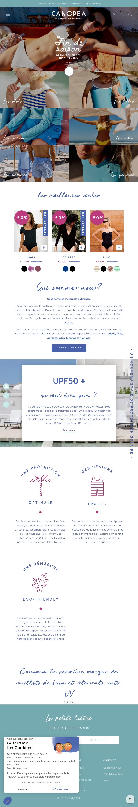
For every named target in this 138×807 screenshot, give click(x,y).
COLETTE (69, 257)
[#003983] (66, 269)
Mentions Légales (113, 773)
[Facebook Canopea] (6, 404)
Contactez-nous (112, 767)
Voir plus (69, 702)
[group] (69, 39)
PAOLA (31, 257)
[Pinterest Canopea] (6, 395)
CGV (105, 779)
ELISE (107, 257)
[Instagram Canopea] (6, 386)
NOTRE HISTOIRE (69, 348)
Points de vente (82, 779)
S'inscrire (98, 739)
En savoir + (69, 430)
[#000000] (24, 269)
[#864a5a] (38, 269)
